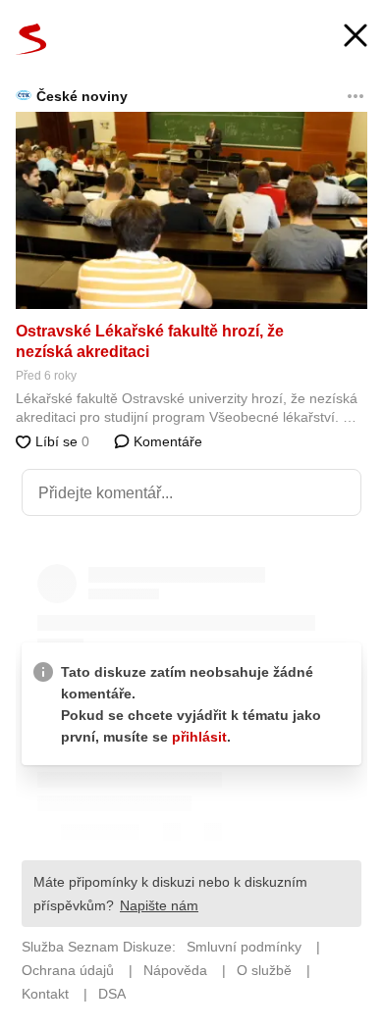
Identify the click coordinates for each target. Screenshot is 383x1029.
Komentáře (166, 441)
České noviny (82, 96)
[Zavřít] (355, 38)
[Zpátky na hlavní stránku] (31, 39)
